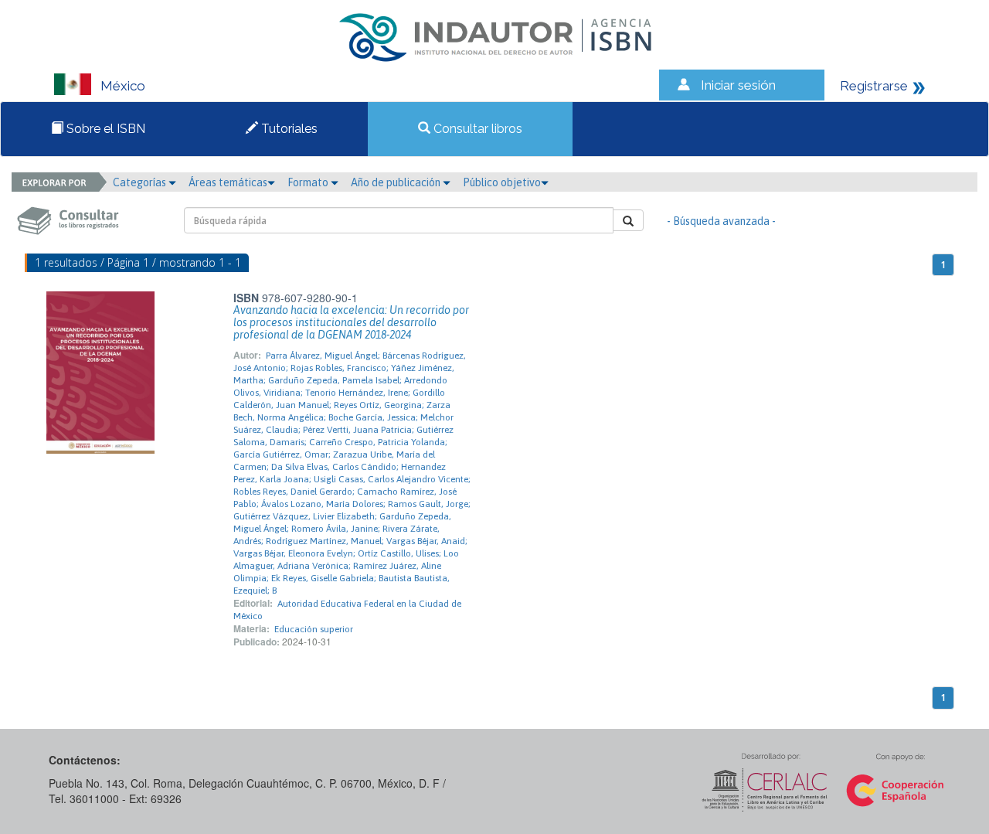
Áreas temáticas (228, 182)
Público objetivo (502, 182)
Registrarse (874, 86)
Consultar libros (476, 128)
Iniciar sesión (738, 85)
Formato (309, 182)
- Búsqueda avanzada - (721, 221)
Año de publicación (397, 182)
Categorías (140, 182)
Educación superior (313, 629)
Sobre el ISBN (104, 128)
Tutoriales (288, 128)
